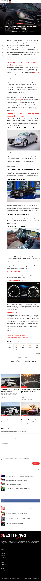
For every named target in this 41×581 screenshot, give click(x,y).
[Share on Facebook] (2, 45)
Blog (2, 551)
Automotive (20, 23)
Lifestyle (2, 566)
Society (2, 568)
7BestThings (16, 31)
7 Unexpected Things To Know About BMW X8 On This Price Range (31, 361)
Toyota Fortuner (20, 99)
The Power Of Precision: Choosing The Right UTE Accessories (10, 390)
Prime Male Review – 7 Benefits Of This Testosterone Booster (20, 332)
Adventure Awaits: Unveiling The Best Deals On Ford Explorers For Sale (30, 418)
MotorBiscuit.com (15, 152)
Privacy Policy (3, 557)
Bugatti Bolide (36, 72)
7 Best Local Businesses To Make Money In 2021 (14, 523)
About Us (2, 549)
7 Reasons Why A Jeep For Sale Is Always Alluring (9, 418)
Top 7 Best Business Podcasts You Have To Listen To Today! (16, 513)
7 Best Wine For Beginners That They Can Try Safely (18, 335)
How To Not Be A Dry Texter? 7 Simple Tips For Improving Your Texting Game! (19, 508)
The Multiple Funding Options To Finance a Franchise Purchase (16, 480)
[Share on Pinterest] (2, 52)
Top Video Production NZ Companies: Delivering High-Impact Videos (18, 488)
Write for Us (3, 555)
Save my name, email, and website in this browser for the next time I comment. (16, 458)
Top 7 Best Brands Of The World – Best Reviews (18, 337)
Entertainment (3, 564)
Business (2, 562)
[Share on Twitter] (2, 49)
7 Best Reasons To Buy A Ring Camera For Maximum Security (14, 360)
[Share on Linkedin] (2, 55)
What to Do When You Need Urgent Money (13, 484)
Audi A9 (22, 70)
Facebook (23, 562)
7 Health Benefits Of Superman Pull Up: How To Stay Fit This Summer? (18, 518)
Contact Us (3, 553)
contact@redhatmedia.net (34, 578)
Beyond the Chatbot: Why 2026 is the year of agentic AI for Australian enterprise (19, 476)
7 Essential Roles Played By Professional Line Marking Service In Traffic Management (30, 391)
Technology (3, 570)
